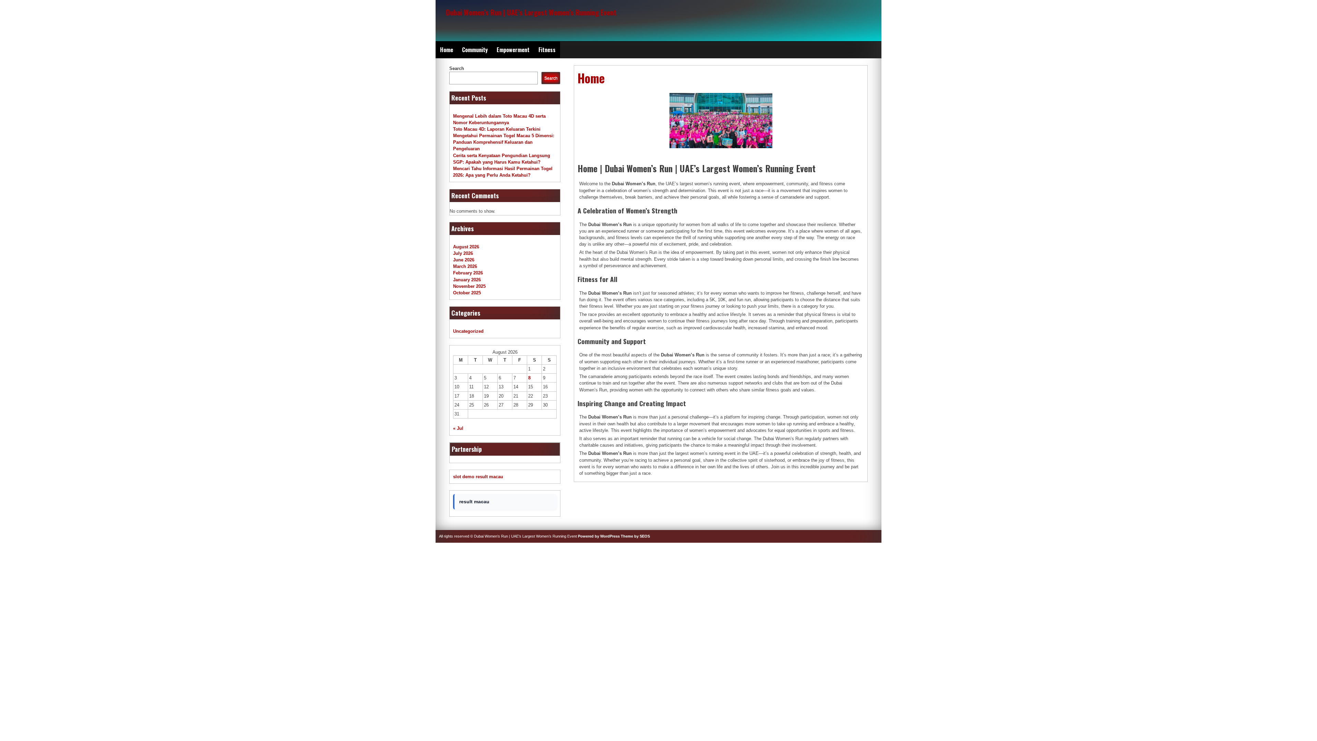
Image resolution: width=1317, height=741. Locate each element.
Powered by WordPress (599, 536)
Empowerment (513, 50)
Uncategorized (468, 331)
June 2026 (463, 259)
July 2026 (463, 253)
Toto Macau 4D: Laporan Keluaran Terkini (497, 129)
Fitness (547, 50)
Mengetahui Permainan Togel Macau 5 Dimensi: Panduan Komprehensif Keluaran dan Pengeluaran (503, 142)
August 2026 (466, 246)
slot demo (463, 476)
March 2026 (465, 266)
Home (446, 50)
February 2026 (468, 272)
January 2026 (467, 279)
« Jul (458, 428)
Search (456, 68)
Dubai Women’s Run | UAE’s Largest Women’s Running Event (531, 12)
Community (475, 50)
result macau (489, 476)
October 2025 (467, 292)
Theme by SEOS (635, 536)
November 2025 (469, 286)
